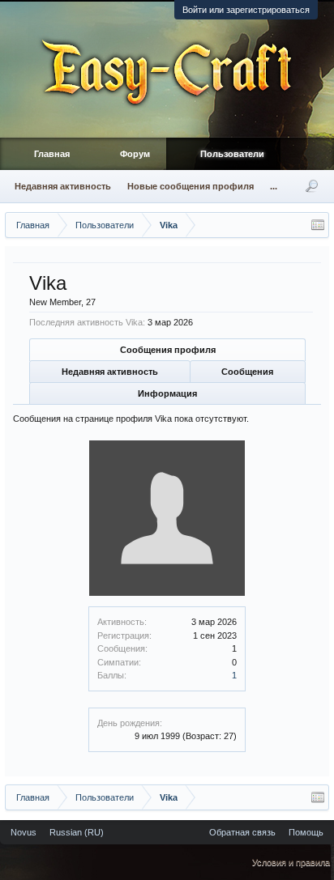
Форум (135, 154)
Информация (167, 393)
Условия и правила (291, 862)
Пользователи (232, 154)
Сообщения (247, 371)
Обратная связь (242, 832)
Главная (52, 154)
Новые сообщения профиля (190, 186)
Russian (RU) (76, 832)
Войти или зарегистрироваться (246, 10)
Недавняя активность (110, 371)
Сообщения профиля (168, 350)
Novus (23, 832)
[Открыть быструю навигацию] (317, 225)
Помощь (306, 832)
